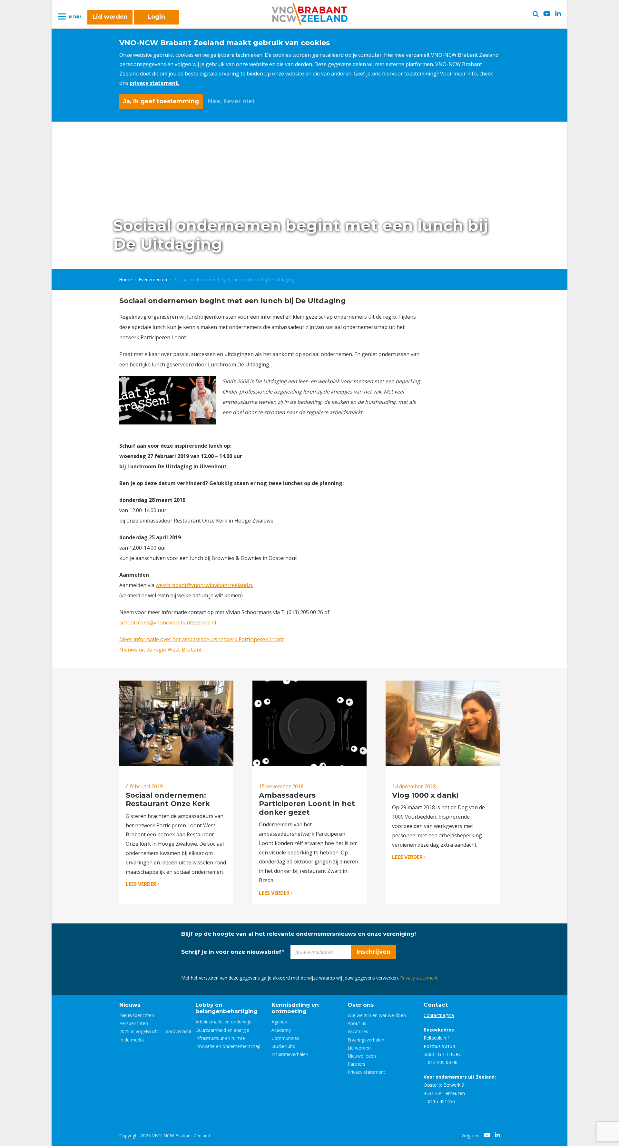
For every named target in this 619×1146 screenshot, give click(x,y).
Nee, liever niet (231, 101)
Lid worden (110, 16)
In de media (131, 1040)
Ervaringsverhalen (366, 1040)
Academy (281, 1030)
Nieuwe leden (362, 1056)
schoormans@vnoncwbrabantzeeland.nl (167, 622)
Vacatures (358, 1031)
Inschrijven (373, 951)
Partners (356, 1064)
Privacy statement (419, 978)
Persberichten (133, 1023)
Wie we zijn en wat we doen (377, 1015)
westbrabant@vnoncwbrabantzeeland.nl (204, 585)
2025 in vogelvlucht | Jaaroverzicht (155, 1031)
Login (156, 16)
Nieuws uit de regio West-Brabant (160, 649)
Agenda (279, 1022)
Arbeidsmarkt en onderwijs (223, 1022)
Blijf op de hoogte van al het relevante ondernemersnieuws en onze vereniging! (298, 934)
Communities (285, 1038)
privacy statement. (154, 82)
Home (125, 279)
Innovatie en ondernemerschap (227, 1046)
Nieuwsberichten (136, 1015)
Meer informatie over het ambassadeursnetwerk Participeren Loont (201, 639)
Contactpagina (439, 1015)
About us (357, 1023)
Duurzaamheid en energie (222, 1030)
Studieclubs (283, 1046)
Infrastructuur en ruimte (220, 1038)
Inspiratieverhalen (289, 1054)
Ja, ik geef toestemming (161, 101)
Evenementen (153, 279)
